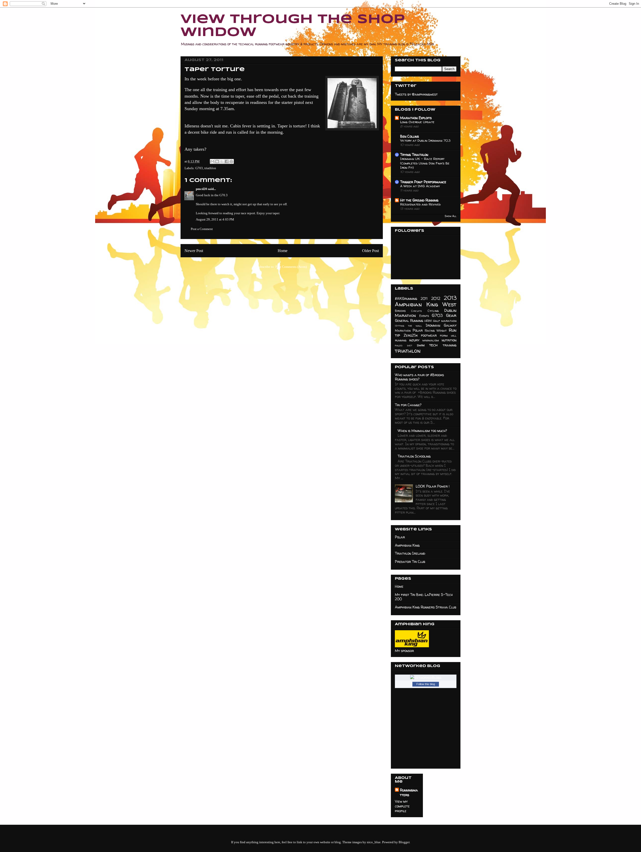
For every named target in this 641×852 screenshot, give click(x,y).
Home (282, 251)
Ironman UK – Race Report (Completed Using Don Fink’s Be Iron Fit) (424, 163)
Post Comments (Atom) (291, 267)
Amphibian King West (425, 304)
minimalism (430, 340)
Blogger (404, 842)
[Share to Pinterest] (231, 161)
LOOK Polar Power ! (432, 486)
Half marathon (444, 321)
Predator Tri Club (410, 561)
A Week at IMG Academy (420, 186)
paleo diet (403, 345)
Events (424, 316)
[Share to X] (221, 161)
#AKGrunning (406, 298)
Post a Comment (202, 229)
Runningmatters (409, 792)
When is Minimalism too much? (422, 430)
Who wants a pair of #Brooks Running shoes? (419, 376)
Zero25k (411, 335)
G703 (199, 168)
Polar (418, 330)
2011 (424, 298)
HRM (428, 321)
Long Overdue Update (417, 122)
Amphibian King (407, 545)
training (449, 345)
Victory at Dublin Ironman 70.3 (425, 140)
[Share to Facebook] (226, 161)
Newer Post (194, 251)
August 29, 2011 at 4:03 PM (215, 219)
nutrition (449, 340)
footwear (429, 335)
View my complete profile (402, 806)
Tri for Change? (408, 404)
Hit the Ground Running (419, 200)
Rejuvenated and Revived (420, 204)
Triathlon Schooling (414, 456)
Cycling (433, 311)
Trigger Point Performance (423, 181)
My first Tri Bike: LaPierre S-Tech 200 (424, 596)
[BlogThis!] (217, 161)
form (444, 335)
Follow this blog (425, 684)
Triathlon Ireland (410, 553)
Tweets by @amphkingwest (416, 94)
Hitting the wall (408, 326)
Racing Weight (436, 330)
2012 (435, 298)
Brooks (400, 311)
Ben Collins (409, 136)
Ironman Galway (441, 325)
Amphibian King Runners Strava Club (425, 607)
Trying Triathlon (414, 154)
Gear (451, 315)
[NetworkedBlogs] (425, 677)
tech (433, 345)
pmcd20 (201, 189)
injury (414, 340)
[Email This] (212, 161)
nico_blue (374, 842)
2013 (450, 298)
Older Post (370, 251)
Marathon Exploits (416, 117)
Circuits (416, 311)
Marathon (403, 330)
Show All (450, 216)
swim (421, 345)
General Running (409, 320)
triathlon (210, 168)
